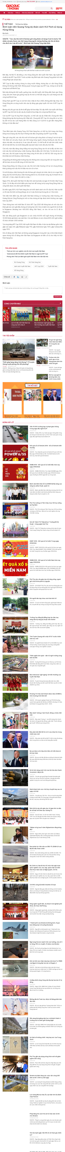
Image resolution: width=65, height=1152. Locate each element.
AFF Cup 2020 (39, 266)
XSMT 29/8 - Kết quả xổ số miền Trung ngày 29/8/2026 (44, 542)
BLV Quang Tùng (19, 262)
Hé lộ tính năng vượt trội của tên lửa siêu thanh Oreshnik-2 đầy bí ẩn (46, 771)
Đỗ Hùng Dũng (18, 270)
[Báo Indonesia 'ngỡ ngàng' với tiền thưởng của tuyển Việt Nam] (45, 314)
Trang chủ (4, 12)
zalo (18, 277)
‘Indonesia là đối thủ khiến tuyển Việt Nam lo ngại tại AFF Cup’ (27, 254)
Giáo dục (10, 12)
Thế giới (5, 366)
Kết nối (38, 12)
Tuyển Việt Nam (52, 266)
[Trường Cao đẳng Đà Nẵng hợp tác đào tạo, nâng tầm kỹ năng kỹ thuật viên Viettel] (15, 625)
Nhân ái (60, 12)
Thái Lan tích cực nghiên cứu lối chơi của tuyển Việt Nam (26, 251)
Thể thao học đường (21, 24)
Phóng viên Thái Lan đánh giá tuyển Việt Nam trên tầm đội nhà (27, 256)
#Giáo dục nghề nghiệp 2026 (43, 19)
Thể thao (8, 24)
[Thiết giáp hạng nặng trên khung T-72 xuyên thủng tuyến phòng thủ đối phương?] (19, 349)
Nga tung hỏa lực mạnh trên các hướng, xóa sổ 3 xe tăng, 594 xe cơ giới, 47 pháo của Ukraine (46, 943)
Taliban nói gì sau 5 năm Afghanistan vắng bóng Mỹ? (45, 828)
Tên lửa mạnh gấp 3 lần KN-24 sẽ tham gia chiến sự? (45, 1134)
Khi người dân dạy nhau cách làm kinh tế (43, 598)
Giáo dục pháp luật (27, 12)
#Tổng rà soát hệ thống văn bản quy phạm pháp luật (23, 19)
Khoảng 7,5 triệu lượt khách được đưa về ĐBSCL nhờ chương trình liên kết (46, 695)
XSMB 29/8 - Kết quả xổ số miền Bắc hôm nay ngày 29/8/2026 (45, 466)
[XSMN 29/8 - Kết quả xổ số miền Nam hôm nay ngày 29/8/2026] (15, 567)
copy (26, 277)
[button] (56, 303)
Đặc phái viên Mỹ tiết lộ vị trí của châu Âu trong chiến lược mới (51, 418)
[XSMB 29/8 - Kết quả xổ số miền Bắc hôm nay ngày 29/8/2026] (15, 472)
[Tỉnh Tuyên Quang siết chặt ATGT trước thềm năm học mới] (15, 644)
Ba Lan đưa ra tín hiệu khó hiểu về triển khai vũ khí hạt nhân (45, 752)
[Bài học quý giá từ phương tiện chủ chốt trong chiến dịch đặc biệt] (42, 378)
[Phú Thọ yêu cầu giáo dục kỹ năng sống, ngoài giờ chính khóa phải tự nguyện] (15, 586)
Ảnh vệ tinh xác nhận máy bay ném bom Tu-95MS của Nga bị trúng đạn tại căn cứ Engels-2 (46, 962)
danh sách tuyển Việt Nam (22, 266)
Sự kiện (7, 19)
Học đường (52, 12)
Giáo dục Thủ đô (59, 8)
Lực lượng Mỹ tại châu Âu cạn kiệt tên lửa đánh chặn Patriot (45, 1096)
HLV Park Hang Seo (35, 262)
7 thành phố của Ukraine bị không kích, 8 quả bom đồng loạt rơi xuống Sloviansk (45, 924)
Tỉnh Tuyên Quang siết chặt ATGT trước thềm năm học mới (45, 638)
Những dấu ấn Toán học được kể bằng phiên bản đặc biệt (46, 1000)
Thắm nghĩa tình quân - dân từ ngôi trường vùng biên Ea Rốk (46, 657)
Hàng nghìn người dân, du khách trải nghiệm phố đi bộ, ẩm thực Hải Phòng (46, 905)
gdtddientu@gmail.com (46, 1)
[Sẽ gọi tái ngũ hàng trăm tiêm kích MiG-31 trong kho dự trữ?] (42, 342)
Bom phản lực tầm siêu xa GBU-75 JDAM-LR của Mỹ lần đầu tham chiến (45, 847)
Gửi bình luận (57, 296)
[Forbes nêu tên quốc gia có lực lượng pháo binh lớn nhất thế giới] (42, 360)
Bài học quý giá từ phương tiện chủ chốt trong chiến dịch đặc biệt (55, 378)
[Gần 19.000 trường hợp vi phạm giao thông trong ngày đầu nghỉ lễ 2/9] (15, 434)
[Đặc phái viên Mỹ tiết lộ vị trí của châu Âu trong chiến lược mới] (52, 401)
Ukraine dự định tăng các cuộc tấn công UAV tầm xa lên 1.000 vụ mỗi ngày (45, 1077)
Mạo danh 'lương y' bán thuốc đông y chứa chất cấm (32, 418)
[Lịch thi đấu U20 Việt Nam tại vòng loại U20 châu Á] (21, 314)
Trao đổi (44, 12)
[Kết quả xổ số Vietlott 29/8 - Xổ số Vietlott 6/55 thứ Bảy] (15, 453)
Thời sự (17, 12)
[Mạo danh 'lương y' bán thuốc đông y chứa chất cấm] (32, 401)
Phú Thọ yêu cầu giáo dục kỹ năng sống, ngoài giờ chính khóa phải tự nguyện (45, 580)
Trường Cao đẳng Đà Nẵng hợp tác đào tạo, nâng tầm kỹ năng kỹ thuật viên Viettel (44, 618)
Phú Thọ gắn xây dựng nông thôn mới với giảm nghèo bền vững (45, 1057)
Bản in (22, 277)
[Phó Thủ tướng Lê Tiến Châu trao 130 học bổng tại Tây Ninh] (15, 510)
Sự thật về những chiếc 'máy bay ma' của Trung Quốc (45, 1038)
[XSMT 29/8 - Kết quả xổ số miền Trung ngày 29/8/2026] (15, 548)
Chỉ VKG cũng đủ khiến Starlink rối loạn (43, 885)
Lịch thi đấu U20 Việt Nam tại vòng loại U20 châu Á (20, 324)
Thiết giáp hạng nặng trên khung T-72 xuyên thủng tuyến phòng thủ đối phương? (18, 363)
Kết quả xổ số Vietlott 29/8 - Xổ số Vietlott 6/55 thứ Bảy (46, 447)
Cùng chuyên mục (12, 304)
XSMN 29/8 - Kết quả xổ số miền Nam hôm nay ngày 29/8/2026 (45, 561)
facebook (14, 277)
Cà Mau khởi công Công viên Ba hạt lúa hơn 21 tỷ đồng (46, 981)
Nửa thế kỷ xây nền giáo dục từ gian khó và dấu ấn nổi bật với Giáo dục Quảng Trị (45, 809)
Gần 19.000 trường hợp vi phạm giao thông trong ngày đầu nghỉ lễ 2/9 (44, 428)
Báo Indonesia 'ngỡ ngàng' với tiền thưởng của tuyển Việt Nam (44, 324)
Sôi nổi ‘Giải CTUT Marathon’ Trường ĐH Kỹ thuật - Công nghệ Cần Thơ (44, 523)
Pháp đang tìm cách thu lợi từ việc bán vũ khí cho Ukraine (45, 1115)
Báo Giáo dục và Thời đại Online (13, 7)
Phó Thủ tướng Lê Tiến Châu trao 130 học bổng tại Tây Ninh (45, 504)
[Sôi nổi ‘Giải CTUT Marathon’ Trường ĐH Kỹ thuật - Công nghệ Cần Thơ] (15, 529)
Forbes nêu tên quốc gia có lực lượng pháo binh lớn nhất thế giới (55, 360)
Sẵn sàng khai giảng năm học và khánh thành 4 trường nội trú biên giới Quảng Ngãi (45, 1019)
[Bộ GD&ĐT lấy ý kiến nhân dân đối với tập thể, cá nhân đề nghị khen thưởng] (13, 401)
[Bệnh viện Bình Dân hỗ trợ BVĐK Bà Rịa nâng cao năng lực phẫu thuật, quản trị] (15, 491)
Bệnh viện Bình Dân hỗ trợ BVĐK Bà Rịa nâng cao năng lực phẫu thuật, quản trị (46, 485)
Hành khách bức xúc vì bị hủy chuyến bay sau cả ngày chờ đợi (46, 790)
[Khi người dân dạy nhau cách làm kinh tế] (15, 605)
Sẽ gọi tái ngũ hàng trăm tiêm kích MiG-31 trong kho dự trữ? (55, 343)
